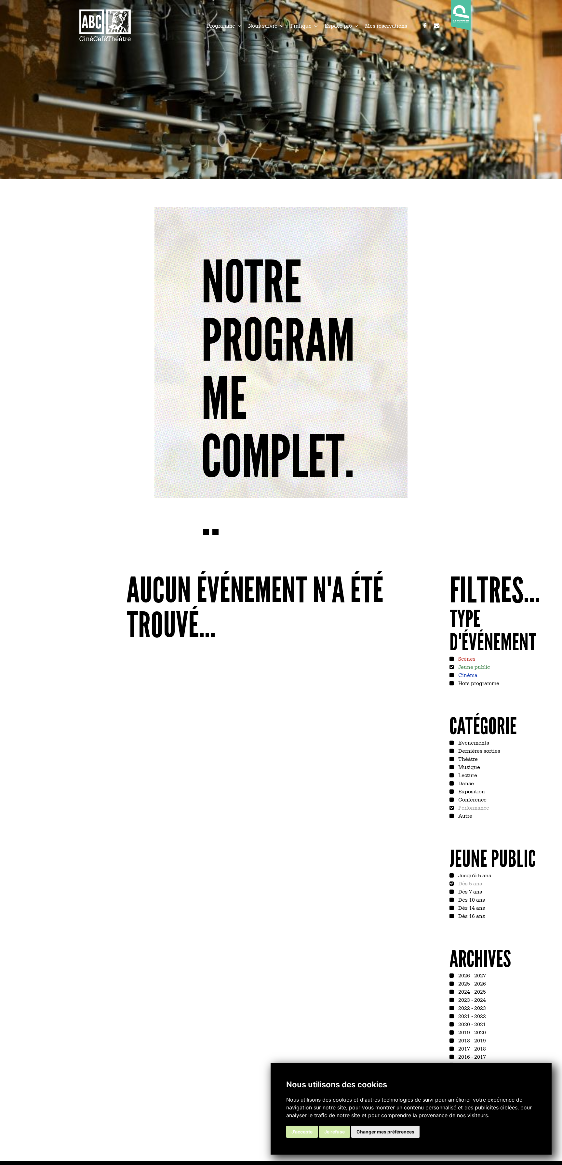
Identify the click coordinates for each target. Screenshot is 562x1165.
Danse (465, 783)
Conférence (472, 799)
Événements (473, 742)
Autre (464, 815)
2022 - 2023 (471, 1007)
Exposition (471, 791)
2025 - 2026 (471, 983)
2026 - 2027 (471, 975)
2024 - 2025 (471, 991)
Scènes (466, 658)
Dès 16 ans (471, 915)
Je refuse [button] (334, 1131)
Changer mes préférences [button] (385, 1131)
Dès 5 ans (469, 883)
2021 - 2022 (471, 1015)
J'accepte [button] (302, 1131)
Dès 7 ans (469, 891)
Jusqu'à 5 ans (474, 875)
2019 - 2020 (471, 1032)
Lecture (467, 775)
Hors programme (478, 683)
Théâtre (467, 758)
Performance (473, 807)
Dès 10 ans (471, 899)
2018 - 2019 (471, 1040)
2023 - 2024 (471, 999)
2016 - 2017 (471, 1056)
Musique (468, 766)
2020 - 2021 (471, 1024)
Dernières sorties (478, 750)
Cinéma (467, 674)
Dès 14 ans (471, 907)
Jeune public (473, 666)
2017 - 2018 (471, 1048)
